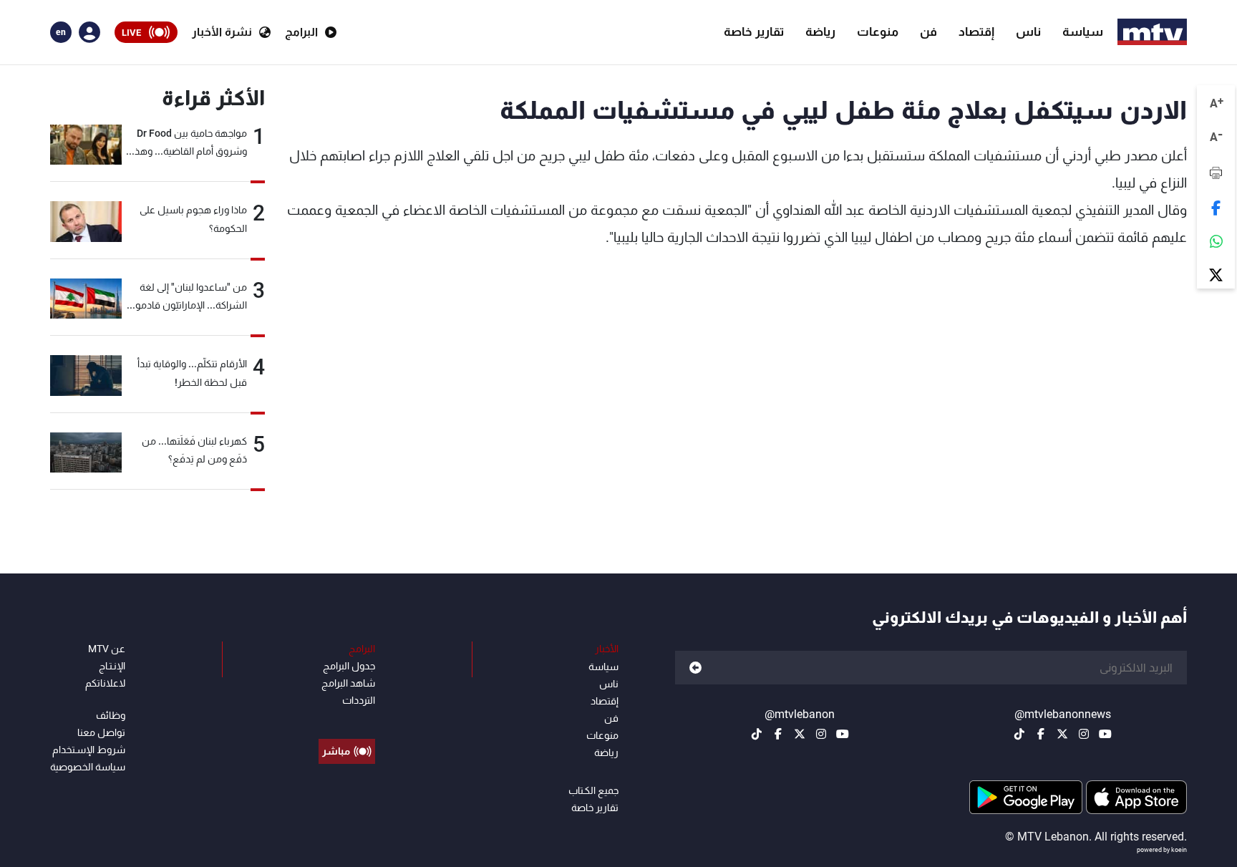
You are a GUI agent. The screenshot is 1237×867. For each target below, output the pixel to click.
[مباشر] (347, 718)
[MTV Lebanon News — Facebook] (1041, 734)
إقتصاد (976, 31)
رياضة (820, 31)
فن (928, 31)
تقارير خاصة (754, 31)
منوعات (877, 31)
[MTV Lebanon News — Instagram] (1084, 734)
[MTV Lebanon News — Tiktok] (1019, 734)
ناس (1028, 31)
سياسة (1082, 31)
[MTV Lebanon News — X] (1062, 734)
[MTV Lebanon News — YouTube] (1105, 734)
